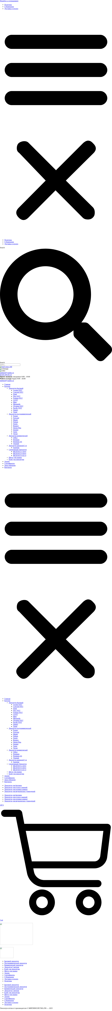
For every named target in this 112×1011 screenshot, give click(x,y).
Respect (16, 426)
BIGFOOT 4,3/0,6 (19, 452)
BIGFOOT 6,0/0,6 (19, 453)
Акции (7, 461)
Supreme (16, 448)
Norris (15, 424)
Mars (15, 402)
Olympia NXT (18, 406)
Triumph (16, 444)
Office (15, 438)
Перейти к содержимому (9, 1)
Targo (15, 432)
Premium (16, 440)
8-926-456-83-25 (6, 375)
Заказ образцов (10, 465)
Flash (15, 394)
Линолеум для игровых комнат (16, 789)
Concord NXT (18, 392)
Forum (15, 416)
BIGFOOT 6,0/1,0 (19, 455)
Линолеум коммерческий (18, 436)
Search (2, 248)
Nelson (15, 422)
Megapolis (16, 404)
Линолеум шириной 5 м (18, 446)
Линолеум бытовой (16, 388)
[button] (56, 124)
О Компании (9, 7)
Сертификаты (9, 463)
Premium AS (17, 442)
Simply (15, 410)
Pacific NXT (17, 408)
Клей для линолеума (16, 459)
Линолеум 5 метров (11, 967)
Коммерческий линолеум (13, 965)
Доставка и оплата (11, 9)
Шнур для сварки (15, 457)
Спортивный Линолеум (18, 450)
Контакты (8, 467)
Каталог (7, 386)
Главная (7, 384)
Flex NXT (16, 396)
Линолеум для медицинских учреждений (19, 791)
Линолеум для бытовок (13, 785)
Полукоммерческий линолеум (15, 963)
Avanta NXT (17, 390)
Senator (15, 430)
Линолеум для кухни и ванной (15, 787)
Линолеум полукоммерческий (20, 414)
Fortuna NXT (18, 398)
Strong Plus (17, 428)
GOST (15, 400)
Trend (15, 412)
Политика (8, 5)
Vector (15, 434)
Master (15, 420)
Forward (16, 418)
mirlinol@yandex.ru (7, 373)
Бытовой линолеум (11, 961)
